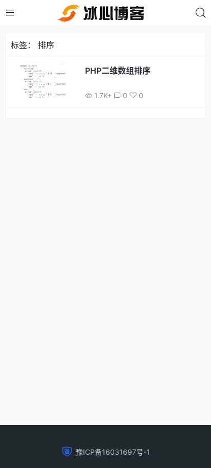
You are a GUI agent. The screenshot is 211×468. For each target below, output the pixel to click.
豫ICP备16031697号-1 (113, 452)
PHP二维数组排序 (118, 70)
